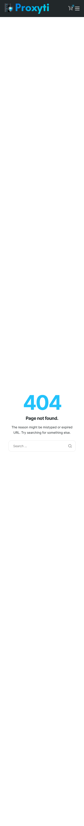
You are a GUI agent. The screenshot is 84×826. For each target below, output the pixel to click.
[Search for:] (42, 446)
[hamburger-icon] (77, 8)
